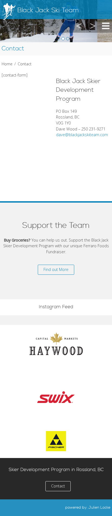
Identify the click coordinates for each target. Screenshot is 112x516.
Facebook (33, 508)
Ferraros (56, 375)
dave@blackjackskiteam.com (82, 134)
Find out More (56, 269)
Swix (56, 397)
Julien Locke (99, 507)
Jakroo (56, 418)
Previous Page (79, 32)
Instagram (20, 508)
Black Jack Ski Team (48, 10)
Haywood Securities (56, 343)
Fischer (56, 441)
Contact (58, 485)
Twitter (8, 508)
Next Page (92, 32)
